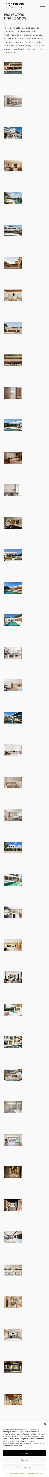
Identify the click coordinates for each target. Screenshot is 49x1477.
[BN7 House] (13, 68)
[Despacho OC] (13, 1237)
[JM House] (13, 848)
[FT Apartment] (13, 490)
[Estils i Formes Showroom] (13, 1205)
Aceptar (24, 1453)
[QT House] (13, 912)
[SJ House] (13, 1107)
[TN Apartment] (13, 685)
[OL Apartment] (13, 393)
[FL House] (13, 555)
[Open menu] (42, 4)
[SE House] (13, 718)
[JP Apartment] (13, 750)
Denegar (24, 1460)
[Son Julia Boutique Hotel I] (13, 1302)
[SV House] (13, 523)
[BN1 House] (13, 588)
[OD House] (13, 263)
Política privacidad (27, 1473)
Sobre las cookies (12, 1473)
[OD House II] (13, 295)
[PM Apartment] (13, 166)
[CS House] (13, 880)
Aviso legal (39, 1473)
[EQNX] (13, 1140)
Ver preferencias (24, 1467)
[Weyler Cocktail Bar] (13, 1400)
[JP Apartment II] (13, 783)
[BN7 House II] (13, 101)
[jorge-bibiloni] (14, 3)
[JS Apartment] (13, 977)
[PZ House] (13, 458)
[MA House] (13, 328)
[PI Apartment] (13, 653)
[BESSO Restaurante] (13, 1172)
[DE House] (13, 198)
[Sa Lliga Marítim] (13, 1270)
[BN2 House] (13, 620)
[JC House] (13, 425)
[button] (45, 1424)
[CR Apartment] (13, 945)
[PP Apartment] (13, 815)
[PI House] (13, 360)
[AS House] (13, 1010)
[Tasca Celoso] (13, 1367)
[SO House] (13, 1075)
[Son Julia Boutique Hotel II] (13, 1335)
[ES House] (13, 133)
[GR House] (13, 231)
